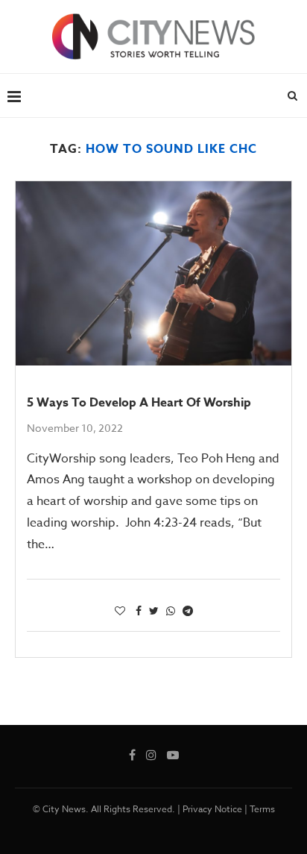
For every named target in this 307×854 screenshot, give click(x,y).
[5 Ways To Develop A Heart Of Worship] (153, 273)
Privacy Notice (212, 809)
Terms (262, 809)
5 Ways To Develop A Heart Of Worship (139, 403)
